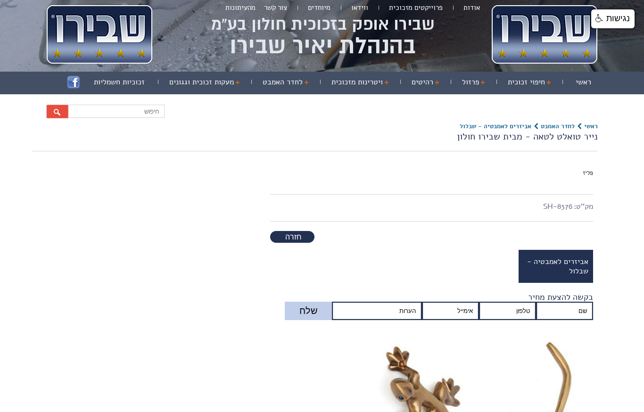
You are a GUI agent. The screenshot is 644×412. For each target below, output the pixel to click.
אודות (471, 7)
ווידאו (359, 7)
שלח (308, 310)
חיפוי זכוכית (534, 81)
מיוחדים (319, 7)
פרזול (484, 81)
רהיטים (440, 81)
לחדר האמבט (318, 81)
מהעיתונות (240, 7)
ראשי (585, 81)
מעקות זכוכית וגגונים (249, 81)
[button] (613, 18)
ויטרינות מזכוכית (382, 81)
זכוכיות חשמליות (180, 81)
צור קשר (275, 7)
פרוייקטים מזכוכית (416, 7)
